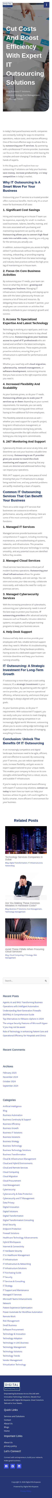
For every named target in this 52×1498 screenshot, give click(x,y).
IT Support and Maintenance (16, 1290)
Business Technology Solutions (17, 1150)
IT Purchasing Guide (12, 1272)
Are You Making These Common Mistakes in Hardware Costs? (22, 904)
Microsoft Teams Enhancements (17, 1299)
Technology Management (15, 912)
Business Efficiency (11, 1124)
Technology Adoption (12, 1338)
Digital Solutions (10, 1211)
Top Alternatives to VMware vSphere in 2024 (23, 1018)
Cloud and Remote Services (15, 1167)
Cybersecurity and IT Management (18, 1198)
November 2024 (10, 1077)
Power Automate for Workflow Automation (23, 1312)
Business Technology (12, 1145)
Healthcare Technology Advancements (20, 1237)
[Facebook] (6, 1466)
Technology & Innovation (14, 1334)
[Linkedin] (19, 1466)
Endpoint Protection (12, 1228)
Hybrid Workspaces (12, 1242)
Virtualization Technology (14, 1364)
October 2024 (9, 1081)
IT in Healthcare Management (16, 1255)
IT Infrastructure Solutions (15, 1268)
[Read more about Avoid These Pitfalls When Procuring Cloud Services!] (26, 932)
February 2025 (10, 1072)
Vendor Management (12, 1360)
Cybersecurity (9, 1189)
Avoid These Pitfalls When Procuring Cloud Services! (24, 950)
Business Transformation (14, 1154)
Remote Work (9, 1316)
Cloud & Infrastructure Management (19, 1158)
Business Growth (11, 1128)
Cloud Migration (10, 1176)
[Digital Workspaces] (8, 4)
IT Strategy (28, 955)
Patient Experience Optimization (17, 1307)
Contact (7, 1420)
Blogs (6, 1427)
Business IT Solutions (17, 909)
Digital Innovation (11, 1207)
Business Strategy (11, 1141)
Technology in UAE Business (16, 1342)
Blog (7, 863)
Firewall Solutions (11, 1233)
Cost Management (34, 909)
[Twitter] (12, 1466)
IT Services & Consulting (14, 1281)
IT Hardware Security (12, 1250)
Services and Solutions (14, 1416)
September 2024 (10, 1085)
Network (7, 1303)
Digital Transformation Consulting (18, 1220)
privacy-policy (10, 1446)
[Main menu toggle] (46, 5)
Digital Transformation (18, 863)
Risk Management (11, 1320)
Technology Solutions (12, 1351)
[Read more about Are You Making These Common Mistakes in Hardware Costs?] (26, 886)
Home (7, 1430)
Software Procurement (13, 1329)
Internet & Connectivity (13, 1246)
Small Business (10, 1325)
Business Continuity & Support (17, 1119)
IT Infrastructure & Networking (17, 1264)
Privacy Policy (26, 1491)
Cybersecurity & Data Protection (17, 1194)
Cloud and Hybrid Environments (17, 1163)
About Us (8, 1423)
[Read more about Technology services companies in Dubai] (26, 840)
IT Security (7, 1277)
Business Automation (13, 1115)
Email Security (9, 1224)
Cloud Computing (16, 955)
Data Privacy (8, 1202)
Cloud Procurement (12, 1180)
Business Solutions (11, 1137)
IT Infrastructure (10, 1259)
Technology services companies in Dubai (24, 858)
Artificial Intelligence (12, 1106)
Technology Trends (11, 1355)
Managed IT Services (12, 1294)
